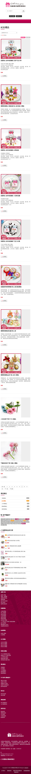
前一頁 (3, 486)
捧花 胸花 (3, 602)
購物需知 (9, 770)
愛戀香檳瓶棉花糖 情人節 (8, 331)
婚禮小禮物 (3, 595)
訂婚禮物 (3, 634)
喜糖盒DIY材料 (4, 683)
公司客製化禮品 (4, 657)
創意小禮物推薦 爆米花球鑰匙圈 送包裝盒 (17, 583)
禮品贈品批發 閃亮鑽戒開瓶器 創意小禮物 (16, 567)
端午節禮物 (3, 623)
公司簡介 (3, 770)
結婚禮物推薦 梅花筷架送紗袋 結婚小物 (16, 535)
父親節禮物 (3, 611)
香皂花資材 (3, 693)
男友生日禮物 (4, 643)
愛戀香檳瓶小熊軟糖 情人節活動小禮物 (12, 106)
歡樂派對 (3, 717)
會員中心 (19, 16)
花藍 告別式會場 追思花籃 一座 (14, 562)
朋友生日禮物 (4, 645)
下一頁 (6, 488)
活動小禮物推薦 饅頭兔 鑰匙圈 (14, 546)
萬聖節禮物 (3, 617)
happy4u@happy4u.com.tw (7, 753)
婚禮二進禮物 (4, 596)
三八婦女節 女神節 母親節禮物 (8, 621)
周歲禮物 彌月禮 (4, 626)
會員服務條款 (27, 770)
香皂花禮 (3, 695)
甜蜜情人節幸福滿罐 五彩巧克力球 (11, 60)
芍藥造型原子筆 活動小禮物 (9, 463)
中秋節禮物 (3, 615)
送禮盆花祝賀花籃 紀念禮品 (13, 540)
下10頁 (11, 488)
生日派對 (3, 714)
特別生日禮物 (4, 646)
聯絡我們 (16, 772)
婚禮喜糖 (3, 599)
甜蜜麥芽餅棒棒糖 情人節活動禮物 (11, 287)
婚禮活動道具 (4, 603)
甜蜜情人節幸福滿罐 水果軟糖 (10, 150)
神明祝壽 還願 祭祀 (5, 659)
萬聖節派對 (3, 713)
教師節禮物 (3, 614)
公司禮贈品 (15, 503)
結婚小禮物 (3, 633)
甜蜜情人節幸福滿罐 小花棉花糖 (10, 195)
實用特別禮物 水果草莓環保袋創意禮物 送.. (17, 578)
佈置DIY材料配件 (5, 685)
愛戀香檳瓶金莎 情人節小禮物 (10, 375)
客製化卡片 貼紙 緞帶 (6, 655)
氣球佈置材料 (4, 686)
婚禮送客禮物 (4, 598)
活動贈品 (15, 498)
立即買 (4, 75)
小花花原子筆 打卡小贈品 (8, 419)
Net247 (26, 767)
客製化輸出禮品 (4, 658)
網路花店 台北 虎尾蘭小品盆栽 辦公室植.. (16, 573)
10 (2, 488)
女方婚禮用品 (4, 704)
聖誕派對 (3, 711)
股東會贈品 (15, 509)
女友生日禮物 (4, 642)
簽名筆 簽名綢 (4, 601)
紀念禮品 (3, 668)
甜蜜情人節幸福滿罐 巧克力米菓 (10, 241)
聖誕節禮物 (3, 618)
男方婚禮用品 (4, 702)
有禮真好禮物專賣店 (8, 759)
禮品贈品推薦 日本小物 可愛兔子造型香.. (16, 556)
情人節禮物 (3, 612)
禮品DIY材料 (4, 680)
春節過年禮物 (4, 620)
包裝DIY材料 (4, 682)
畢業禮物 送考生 (4, 624)
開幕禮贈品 (15, 506)
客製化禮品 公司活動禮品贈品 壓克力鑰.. (16, 551)
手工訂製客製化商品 (5, 654)
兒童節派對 (3, 716)
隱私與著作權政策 (17, 770)
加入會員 (12, 16)
